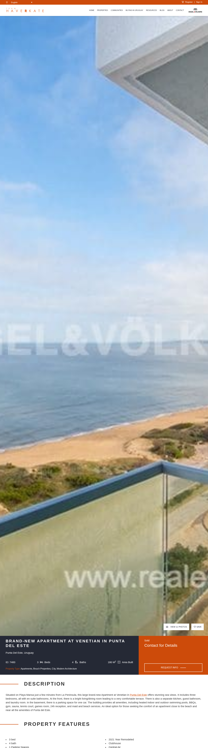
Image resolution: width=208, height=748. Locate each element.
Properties (102, 10)
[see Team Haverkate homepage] (25, 10)
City (54, 668)
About (170, 10)
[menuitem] (22, 2)
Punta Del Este (138, 694)
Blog (162, 10)
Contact (180, 10)
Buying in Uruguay (134, 10)
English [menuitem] (14, 2)
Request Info (169, 667)
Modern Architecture (67, 668)
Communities (117, 10)
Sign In (199, 2)
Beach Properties (42, 668)
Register (188, 2)
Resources (151, 10)
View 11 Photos (178, 627)
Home (91, 10)
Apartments (26, 668)
